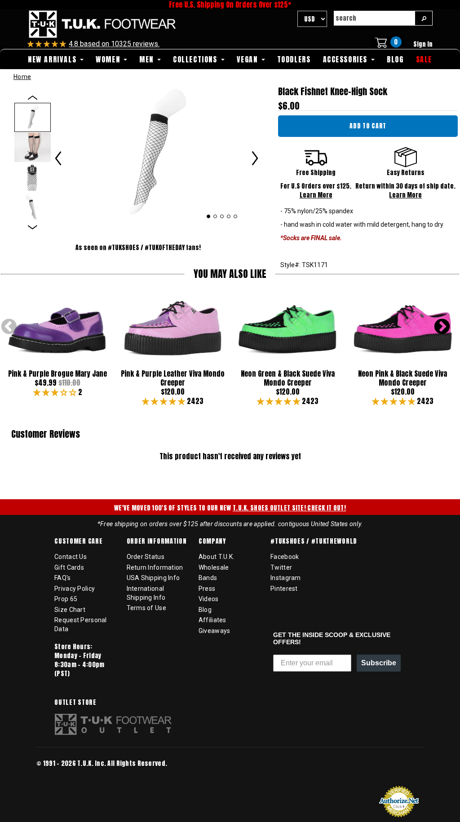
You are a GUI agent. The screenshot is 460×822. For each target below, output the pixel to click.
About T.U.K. (216, 556)
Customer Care (78, 541)
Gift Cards (69, 567)
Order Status (145, 556)
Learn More (316, 195)
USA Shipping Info (153, 577)
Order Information (157, 541)
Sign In (423, 44)
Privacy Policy (74, 588)
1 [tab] (208, 216)
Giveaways (214, 630)
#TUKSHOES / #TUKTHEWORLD (313, 541)
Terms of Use (146, 607)
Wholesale (214, 567)
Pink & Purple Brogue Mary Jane (57, 373)
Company (212, 541)
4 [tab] (228, 216)
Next (442, 327)
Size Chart (69, 609)
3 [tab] (222, 216)
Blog (205, 609)
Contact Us (70, 556)
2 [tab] (215, 216)
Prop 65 (65, 598)
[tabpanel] (156, 151)
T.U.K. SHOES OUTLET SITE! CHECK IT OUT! (289, 508)
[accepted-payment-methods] (63, 776)
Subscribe (378, 663)
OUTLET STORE (75, 703)
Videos (209, 598)
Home (22, 76)
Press (207, 588)
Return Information (155, 567)
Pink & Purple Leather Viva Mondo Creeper (173, 378)
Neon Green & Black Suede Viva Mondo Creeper (288, 378)
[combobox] (374, 18)
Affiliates (212, 620)
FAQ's (62, 577)
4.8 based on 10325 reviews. (114, 44)
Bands (208, 577)
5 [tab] (235, 216)
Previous (9, 327)
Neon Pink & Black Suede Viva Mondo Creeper (402, 378)
